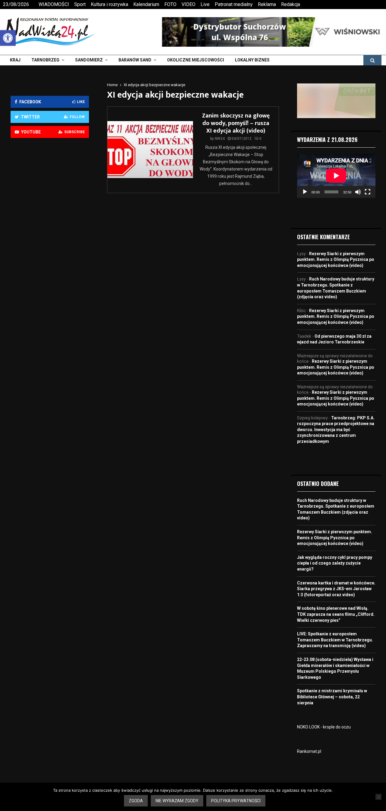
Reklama (267, 4)
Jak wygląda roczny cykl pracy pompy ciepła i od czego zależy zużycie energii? (334, 563)
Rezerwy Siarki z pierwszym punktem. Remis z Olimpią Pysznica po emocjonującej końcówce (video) (335, 259)
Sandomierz (89, 60)
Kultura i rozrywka (109, 4)
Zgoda (136, 800)
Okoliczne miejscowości (195, 60)
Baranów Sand (135, 60)
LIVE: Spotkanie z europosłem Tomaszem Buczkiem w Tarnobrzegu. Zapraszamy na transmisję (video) (335, 639)
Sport (80, 4)
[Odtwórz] (305, 192)
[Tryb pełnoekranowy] (368, 192)
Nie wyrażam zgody (177, 800)
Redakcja (290, 4)
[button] (8, 38)
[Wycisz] (358, 192)
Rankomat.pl (309, 751)
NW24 (220, 138)
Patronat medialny (234, 4)
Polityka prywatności (236, 800)
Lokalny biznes (252, 60)
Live (205, 4)
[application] (336, 176)
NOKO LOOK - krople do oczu (324, 727)
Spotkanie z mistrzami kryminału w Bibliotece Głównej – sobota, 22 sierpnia (332, 696)
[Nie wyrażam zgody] (378, 797)
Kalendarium (146, 4)
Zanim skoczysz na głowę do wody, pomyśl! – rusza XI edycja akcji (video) (236, 123)
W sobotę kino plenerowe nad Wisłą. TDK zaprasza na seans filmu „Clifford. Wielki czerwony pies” (336, 614)
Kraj (15, 60)
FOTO (170, 4)
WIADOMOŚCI (54, 4)
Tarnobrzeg (45, 60)
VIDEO (188, 4)
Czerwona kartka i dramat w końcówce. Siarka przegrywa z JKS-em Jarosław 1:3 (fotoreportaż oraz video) (336, 589)
